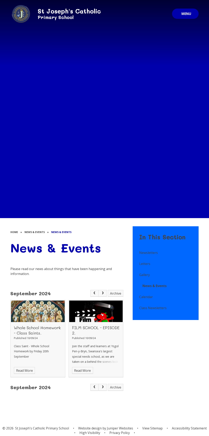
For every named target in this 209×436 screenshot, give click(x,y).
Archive (115, 293)
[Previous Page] (94, 293)
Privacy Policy (119, 432)
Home (14, 232)
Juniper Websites (120, 428)
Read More (24, 370)
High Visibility (89, 432)
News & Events (34, 232)
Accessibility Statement (189, 428)
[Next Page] (103, 293)
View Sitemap (152, 428)
